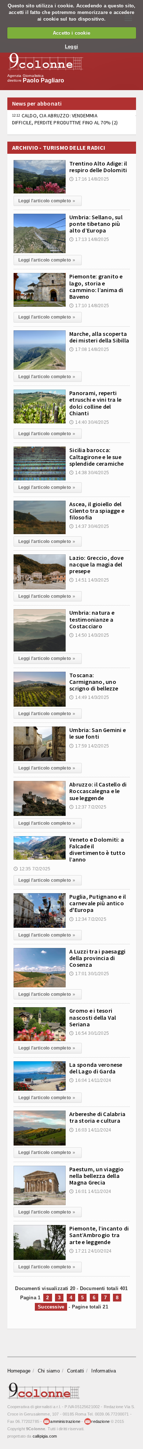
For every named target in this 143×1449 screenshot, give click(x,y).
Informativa (103, 1371)
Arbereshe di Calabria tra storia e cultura (97, 1117)
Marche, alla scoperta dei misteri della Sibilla (99, 337)
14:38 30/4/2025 (89, 472)
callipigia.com (45, 1436)
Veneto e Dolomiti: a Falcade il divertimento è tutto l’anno (97, 849)
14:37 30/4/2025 (89, 526)
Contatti (75, 1371)
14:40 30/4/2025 (89, 422)
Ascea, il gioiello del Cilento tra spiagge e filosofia (96, 510)
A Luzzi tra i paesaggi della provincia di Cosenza (97, 958)
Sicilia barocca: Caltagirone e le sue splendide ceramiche (96, 456)
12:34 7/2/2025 (87, 919)
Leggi (71, 46)
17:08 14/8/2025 (89, 349)
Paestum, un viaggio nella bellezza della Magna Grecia (96, 1175)
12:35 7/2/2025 (32, 868)
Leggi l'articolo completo (47, 200)
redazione (100, 1421)
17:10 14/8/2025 (89, 305)
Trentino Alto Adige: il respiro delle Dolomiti (98, 167)
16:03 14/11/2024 (90, 1130)
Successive (51, 1307)
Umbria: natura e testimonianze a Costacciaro (91, 619)
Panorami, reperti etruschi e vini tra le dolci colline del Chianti (95, 403)
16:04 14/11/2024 (90, 1080)
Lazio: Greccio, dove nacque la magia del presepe (96, 564)
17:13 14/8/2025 (89, 239)
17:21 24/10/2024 (90, 1251)
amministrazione (65, 1421)
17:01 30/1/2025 (89, 973)
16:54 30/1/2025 (89, 1033)
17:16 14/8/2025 (89, 179)
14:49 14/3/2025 (89, 697)
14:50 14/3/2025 (89, 635)
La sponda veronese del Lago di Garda (95, 1068)
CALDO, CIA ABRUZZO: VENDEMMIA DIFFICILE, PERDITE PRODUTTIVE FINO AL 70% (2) (65, 118)
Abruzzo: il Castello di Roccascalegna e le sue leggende (98, 791)
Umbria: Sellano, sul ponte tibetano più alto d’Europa (95, 223)
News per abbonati (37, 103)
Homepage (19, 1371)
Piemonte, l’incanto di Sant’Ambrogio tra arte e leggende (99, 1235)
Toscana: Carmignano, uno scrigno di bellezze (93, 681)
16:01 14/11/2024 (90, 1191)
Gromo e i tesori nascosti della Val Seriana (92, 1017)
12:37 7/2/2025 (87, 807)
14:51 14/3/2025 (89, 580)
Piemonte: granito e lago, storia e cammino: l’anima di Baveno (96, 286)
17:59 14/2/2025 (89, 746)
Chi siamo (49, 1371)
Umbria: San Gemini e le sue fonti (97, 733)
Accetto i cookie (71, 33)
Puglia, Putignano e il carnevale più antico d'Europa (97, 903)
